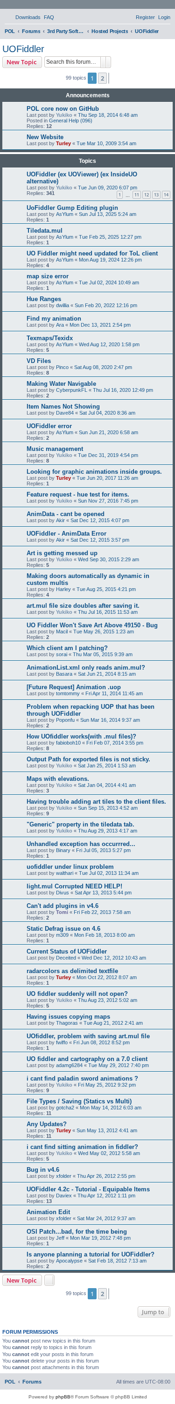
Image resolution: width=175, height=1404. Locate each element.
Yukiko (64, 115)
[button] (108, 78)
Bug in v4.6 (43, 1169)
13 (156, 195)
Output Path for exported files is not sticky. (88, 759)
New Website (45, 137)
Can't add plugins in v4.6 (62, 905)
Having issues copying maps (68, 1016)
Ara (60, 325)
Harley (63, 589)
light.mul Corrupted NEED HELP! (74, 886)
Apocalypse (69, 1260)
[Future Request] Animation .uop (74, 687)
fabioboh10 (68, 743)
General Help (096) (70, 120)
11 (136, 195)
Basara (64, 674)
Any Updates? (47, 1124)
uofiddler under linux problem (70, 866)
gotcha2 (65, 1107)
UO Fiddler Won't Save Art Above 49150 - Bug (92, 625)
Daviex (64, 1195)
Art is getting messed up (62, 553)
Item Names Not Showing (63, 406)
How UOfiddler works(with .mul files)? (81, 736)
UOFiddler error (49, 426)
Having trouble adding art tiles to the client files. (96, 801)
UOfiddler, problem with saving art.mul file (88, 1036)
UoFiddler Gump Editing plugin (72, 207)
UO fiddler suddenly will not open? (77, 993)
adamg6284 (69, 1065)
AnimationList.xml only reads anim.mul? (86, 667)
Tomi (62, 912)
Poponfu (65, 720)
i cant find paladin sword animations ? (82, 1078)
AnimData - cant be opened (66, 514)
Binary (63, 850)
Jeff (60, 1238)
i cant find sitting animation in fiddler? (82, 1146)
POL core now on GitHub (63, 108)
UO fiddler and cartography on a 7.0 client (87, 1058)
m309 (62, 935)
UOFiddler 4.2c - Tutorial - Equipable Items (88, 1189)
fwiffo (62, 1042)
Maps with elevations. (58, 778)
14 (166, 195)
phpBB (63, 1396)
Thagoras (67, 1023)
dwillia (62, 305)
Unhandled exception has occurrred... (81, 843)
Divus (62, 892)
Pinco (62, 367)
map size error (48, 276)
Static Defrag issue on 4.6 (63, 928)
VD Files (39, 360)
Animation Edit (48, 1212)
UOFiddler (23, 49)
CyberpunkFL (71, 390)
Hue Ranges (44, 299)
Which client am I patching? (67, 648)
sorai (61, 654)
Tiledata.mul (45, 230)
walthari (64, 873)
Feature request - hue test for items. (78, 494)
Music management (55, 448)
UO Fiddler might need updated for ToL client (92, 253)
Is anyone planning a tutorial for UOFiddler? (90, 1254)
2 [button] (102, 78)
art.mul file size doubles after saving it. (83, 605)
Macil (62, 631)
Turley (63, 143)
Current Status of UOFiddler (67, 951)
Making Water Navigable (61, 383)
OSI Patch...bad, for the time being (77, 1231)
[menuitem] (24, 17)
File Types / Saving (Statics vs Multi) (79, 1101)
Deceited (66, 958)
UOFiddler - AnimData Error (66, 533)
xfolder (63, 1176)
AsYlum (64, 214)
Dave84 (65, 413)
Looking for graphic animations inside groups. (94, 471)
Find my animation (54, 318)
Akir (60, 520)
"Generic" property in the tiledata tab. (80, 824)
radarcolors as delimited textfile (72, 970)
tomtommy (68, 693)
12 (146, 195)
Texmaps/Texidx (50, 338)
